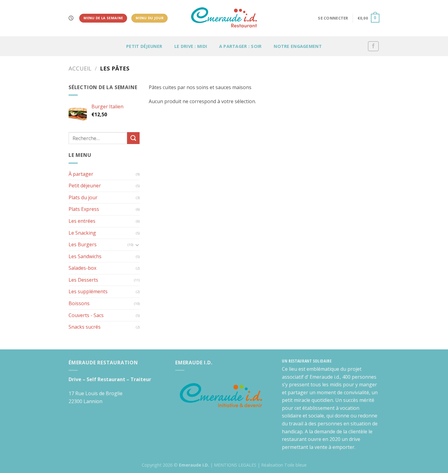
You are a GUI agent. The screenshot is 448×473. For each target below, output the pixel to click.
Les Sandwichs (85, 256)
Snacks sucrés (85, 326)
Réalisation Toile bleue (284, 465)
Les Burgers (83, 244)
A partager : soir (240, 46)
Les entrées (82, 221)
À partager (81, 174)
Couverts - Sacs (86, 315)
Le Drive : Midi (190, 46)
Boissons (79, 303)
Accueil (80, 68)
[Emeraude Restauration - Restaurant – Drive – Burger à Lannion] (224, 18)
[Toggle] (137, 244)
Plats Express (84, 209)
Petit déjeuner (144, 46)
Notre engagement (298, 46)
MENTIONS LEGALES (235, 465)
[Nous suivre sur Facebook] (373, 46)
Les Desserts (83, 279)
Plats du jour (83, 197)
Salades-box (82, 268)
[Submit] (133, 138)
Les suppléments (88, 291)
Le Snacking (82, 232)
